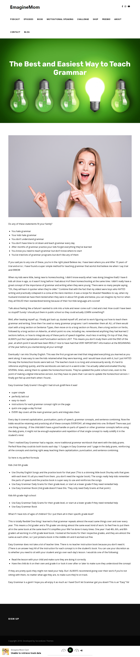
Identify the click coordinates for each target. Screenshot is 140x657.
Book (40, 19)
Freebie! (106, 19)
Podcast (15, 19)
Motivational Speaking (60, 19)
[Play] (70, 650)
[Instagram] (125, 6)
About (118, 19)
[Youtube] (129, 6)
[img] (64, 650)
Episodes (28, 19)
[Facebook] (122, 6)
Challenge (83, 19)
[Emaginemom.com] (25, 6)
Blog (27, 32)
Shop (95, 19)
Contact (15, 32)
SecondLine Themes (44, 641)
